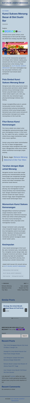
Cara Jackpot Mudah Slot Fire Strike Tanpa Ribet (22, 287)
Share (19, 31)
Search (4, 333)
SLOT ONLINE (5, 10)
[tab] (13, 318)
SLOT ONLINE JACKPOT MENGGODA (12, 273)
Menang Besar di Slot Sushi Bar (10, 270)
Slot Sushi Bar (6, 276)
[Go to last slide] (4, 310)
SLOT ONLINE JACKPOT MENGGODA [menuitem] (15, 266)
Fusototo (12, 376)
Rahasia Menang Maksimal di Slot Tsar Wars (7, 287)
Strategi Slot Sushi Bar (17, 276)
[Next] (26, 310)
